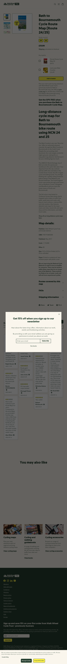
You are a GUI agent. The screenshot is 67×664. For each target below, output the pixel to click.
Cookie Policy (5, 657)
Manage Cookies (26, 660)
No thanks (33, 346)
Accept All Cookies (39, 660)
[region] (33, 657)
